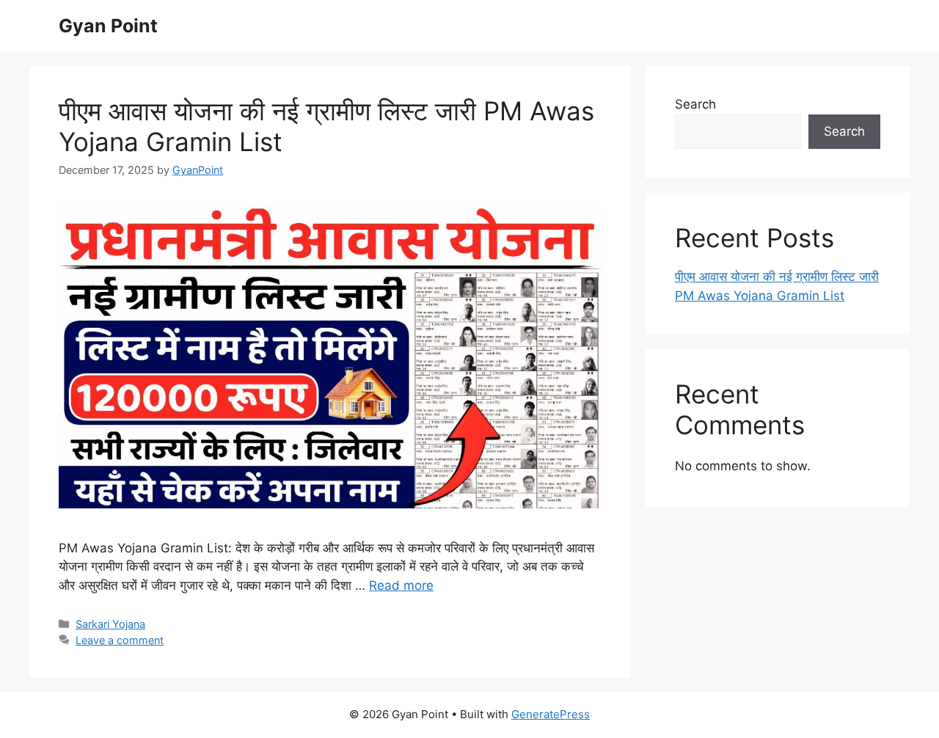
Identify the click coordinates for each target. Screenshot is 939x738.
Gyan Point (108, 26)
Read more (401, 585)
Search (695, 104)
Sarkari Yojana (110, 624)
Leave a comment (120, 640)
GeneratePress (550, 714)
